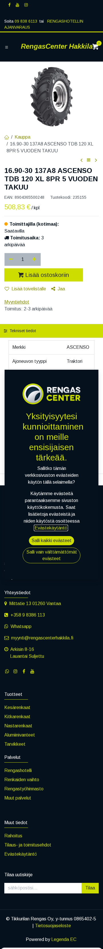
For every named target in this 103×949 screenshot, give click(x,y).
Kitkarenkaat (17, 716)
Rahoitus (13, 835)
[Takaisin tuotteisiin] (88, 160)
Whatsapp (21, 626)
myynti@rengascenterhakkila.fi (42, 637)
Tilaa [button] (90, 887)
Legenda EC (63, 939)
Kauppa (22, 137)
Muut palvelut (17, 798)
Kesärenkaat (17, 707)
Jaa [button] (61, 288)
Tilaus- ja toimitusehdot (27, 844)
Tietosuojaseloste (53, 925)
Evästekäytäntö (20, 854)
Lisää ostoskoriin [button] (47, 275)
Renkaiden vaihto (21, 779)
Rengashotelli (18, 770)
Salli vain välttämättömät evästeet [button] (51, 555)
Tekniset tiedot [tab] (22, 330)
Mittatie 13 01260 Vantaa (35, 603)
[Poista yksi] (11, 259)
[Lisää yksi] (34, 259)
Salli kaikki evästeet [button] (51, 540)
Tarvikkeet (14, 744)
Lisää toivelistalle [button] (28, 288)
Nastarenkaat (18, 725)
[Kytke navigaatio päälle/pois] (6, 47)
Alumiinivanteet (19, 735)
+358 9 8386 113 (28, 615)
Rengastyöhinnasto (23, 788)
